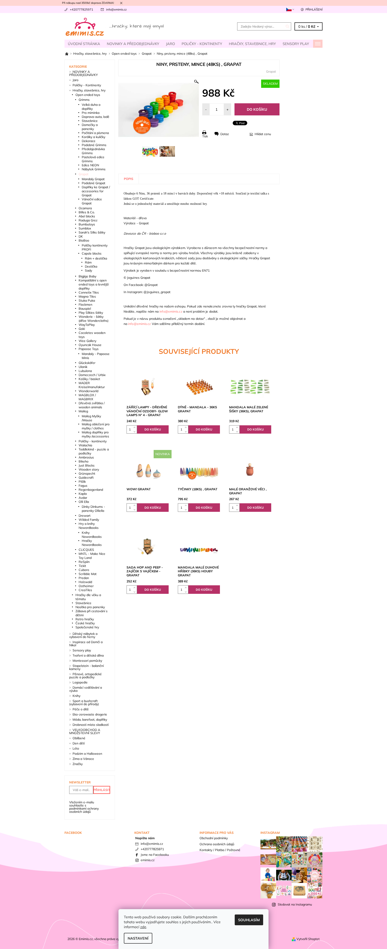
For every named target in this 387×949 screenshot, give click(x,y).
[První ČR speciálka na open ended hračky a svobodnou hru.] (67, 54)
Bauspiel (85, 309)
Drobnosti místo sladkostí (91, 725)
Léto (76, 748)
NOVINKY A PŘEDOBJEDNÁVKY (133, 43)
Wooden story (89, 469)
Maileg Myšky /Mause (91, 418)
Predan (84, 578)
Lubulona (85, 371)
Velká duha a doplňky (91, 107)
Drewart (84, 516)
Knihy (76, 696)
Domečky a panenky (90, 127)
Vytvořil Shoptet (308, 939)
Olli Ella (84, 502)
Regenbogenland (91, 490)
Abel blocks (87, 216)
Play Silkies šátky (91, 313)
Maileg (83, 411)
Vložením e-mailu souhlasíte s (84, 807)
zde (143, 927)
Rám (88, 262)
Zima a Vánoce (83, 759)
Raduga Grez (88, 220)
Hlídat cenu (263, 134)
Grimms (84, 100)
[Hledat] (287, 26)
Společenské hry (87, 627)
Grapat (271, 71)
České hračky (85, 623)
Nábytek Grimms (93, 169)
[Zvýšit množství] (135, 427)
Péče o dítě (81, 709)
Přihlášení (313, 9)
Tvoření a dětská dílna (88, 655)
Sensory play (296, 43)
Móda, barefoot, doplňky (90, 720)
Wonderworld (88, 391)
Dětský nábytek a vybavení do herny (83, 635)
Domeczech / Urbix (92, 375)
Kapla (83, 494)
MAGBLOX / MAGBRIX (87, 397)
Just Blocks (87, 465)
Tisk (205, 136)
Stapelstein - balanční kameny (86, 667)
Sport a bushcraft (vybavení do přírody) (84, 702)
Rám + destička (96, 258)
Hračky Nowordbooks (92, 543)
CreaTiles (85, 590)
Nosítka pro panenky (90, 607)
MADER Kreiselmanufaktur (92, 385)
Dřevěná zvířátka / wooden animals (92, 405)
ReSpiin (84, 562)
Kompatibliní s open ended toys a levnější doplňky (94, 284)
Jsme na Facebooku (155, 855)
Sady (88, 270)
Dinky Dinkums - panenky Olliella (93, 509)
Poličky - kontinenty (93, 441)
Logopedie (80, 682)
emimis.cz (148, 860)
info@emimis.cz (116, 9)
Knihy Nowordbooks (92, 535)
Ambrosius (86, 457)
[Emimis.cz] (115, 26)
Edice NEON (90, 165)
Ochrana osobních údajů (217, 844)
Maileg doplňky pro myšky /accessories (95, 434)
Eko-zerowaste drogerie (90, 714)
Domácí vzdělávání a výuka (85, 689)
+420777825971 (81, 9)
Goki (82, 329)
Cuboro (84, 570)
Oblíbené (79, 738)
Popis (128, 179)
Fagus (83, 486)
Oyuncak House (90, 345)
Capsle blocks (91, 253)
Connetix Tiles (89, 292)
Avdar (83, 498)
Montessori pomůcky (87, 661)
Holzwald (85, 582)
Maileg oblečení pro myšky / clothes (96, 426)
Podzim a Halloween (87, 754)
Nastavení (138, 938)
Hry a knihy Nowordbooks (89, 526)
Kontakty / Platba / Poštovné (220, 850)
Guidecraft (86, 478)
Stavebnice (90, 121)
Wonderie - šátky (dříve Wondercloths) (93, 319)
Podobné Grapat (93, 183)
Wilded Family (89, 520)
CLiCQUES (86, 550)
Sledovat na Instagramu (295, 904)
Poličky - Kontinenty (202, 43)
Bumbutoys (87, 224)
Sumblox (85, 228)
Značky (78, 764)
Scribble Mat (88, 574)
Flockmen (85, 305)
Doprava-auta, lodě (95, 117)
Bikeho (83, 461)
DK (81, 236)
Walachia (85, 445)
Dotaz (224, 134)
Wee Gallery (87, 341)
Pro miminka (90, 113)
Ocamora (85, 208)
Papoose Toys (89, 349)
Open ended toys (87, 95)
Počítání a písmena (95, 133)
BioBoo (84, 240)
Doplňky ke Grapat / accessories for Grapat (96, 191)
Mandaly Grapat (93, 179)
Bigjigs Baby (87, 276)
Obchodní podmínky (214, 838)
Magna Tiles (87, 296)
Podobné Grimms (94, 145)
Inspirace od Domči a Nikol (86, 643)
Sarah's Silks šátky (92, 232)
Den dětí (79, 743)
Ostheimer (86, 586)
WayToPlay (87, 325)
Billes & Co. (87, 212)
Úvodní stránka (84, 43)
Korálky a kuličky (93, 137)
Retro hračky (84, 619)
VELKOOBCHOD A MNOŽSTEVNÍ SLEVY (84, 731)
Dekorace (88, 141)
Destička (91, 266)
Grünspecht (87, 473)
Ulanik (83, 367)
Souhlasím (249, 920)
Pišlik (82, 482)
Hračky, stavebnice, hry (252, 43)
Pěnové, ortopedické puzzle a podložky (85, 675)
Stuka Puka (87, 300)
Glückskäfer (87, 363)
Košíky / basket (89, 379)
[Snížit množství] (135, 431)
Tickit (82, 566)
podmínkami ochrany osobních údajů (84, 810)
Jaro (170, 43)
